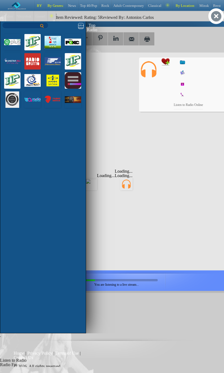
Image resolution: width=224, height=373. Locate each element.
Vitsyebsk (24, 16)
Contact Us (23, 357)
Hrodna (7, 16)
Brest (217, 6)
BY (39, 6)
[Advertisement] (93, 91)
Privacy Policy (39, 353)
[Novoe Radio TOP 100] (73, 61)
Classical (154, 6)
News (72, 6)
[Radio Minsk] (53, 99)
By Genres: (55, 6)
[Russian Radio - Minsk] (53, 42)
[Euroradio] (73, 80)
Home (19, 353)
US (80, 25)
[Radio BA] (32, 99)
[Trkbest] (32, 80)
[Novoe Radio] (32, 42)
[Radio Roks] (73, 42)
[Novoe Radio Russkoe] (12, 80)
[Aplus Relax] (12, 42)
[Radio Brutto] (32, 61)
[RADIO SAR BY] (12, 99)
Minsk (204, 6)
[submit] (42, 26)
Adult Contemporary (128, 6)
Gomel (40, 16)
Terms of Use (67, 353)
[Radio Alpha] (53, 80)
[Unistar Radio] (12, 61)
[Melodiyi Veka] (53, 61)
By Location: (185, 6)
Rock (105, 6)
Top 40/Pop (88, 6)
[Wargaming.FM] (73, 99)
